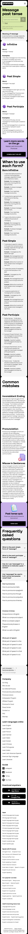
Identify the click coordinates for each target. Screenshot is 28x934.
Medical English (15, 883)
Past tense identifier (8, 670)
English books (6, 917)
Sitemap (5, 716)
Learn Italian (6, 738)
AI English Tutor (6, 852)
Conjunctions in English (10, 614)
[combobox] (3, 19)
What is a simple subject (11, 621)
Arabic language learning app (10, 825)
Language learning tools (8, 906)
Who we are (6, 686)
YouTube (8, 780)
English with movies (7, 885)
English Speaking (7, 872)
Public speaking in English (9, 862)
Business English (7, 880)
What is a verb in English (11, 630)
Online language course (8, 909)
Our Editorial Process (9, 689)
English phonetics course (9, 893)
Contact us (6, 710)
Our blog (5, 682)
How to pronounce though (11, 594)
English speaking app (8, 844)
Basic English (5, 883)
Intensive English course (9, 888)
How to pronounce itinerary (12, 600)
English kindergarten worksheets (11, 919)
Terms (15, 928)
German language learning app (10, 833)
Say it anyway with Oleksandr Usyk (11, 854)
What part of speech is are (11, 648)
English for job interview (8, 870)
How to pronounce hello (11, 587)
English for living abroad (8, 891)
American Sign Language (10, 756)
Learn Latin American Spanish (11, 753)
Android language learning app (10, 815)
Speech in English (19, 867)
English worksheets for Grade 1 (10, 922)
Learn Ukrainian (7, 759)
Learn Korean (6, 741)
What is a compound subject (12, 617)
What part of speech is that (12, 651)
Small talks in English (8, 867)
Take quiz (14, 523)
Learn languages (7, 668)
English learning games (17, 917)
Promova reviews (7, 695)
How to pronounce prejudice (12, 597)
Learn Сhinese (7, 744)
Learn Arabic (6, 750)
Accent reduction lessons (9, 864)
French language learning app (10, 831)
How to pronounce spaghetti (12, 590)
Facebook (8, 772)
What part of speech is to (11, 654)
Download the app (14, 154)
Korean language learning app (10, 838)
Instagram (8, 768)
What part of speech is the (11, 641)
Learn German (6, 735)
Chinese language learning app (10, 828)
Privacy (20, 928)
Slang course (16, 880)
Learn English (6, 725)
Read (6, 23)
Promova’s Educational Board (11, 692)
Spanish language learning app (10, 823)
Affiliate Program (7, 701)
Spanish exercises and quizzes (10, 914)
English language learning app (10, 820)
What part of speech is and (12, 644)
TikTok (7, 776)
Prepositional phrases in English (11, 625)
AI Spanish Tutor (16, 852)
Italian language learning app (10, 836)
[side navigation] (25, 3)
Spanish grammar (17, 896)
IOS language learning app (9, 818)
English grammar (6, 896)
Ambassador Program (9, 698)
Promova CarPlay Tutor (8, 857)
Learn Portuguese (8, 747)
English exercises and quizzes (10, 912)
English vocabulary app (8, 841)
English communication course (10, 859)
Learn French (6, 732)
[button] (14, 548)
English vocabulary (7, 898)
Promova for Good (8, 704)
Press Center (6, 707)
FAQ (3, 713)
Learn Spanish (7, 728)
